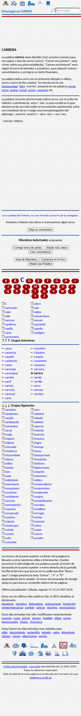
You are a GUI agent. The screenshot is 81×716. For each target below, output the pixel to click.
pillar (5, 632)
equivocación (10, 622)
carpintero (40, 361)
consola (10, 501)
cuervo (38, 534)
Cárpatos (39, 352)
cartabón (10, 410)
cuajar (38, 530)
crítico (37, 525)
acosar (14, 90)
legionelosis (36, 604)
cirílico (9, 463)
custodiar (11, 542)
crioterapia (11, 525)
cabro (37, 304)
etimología (68, 632)
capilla (9, 328)
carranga (10, 369)
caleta (37, 312)
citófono (39, 463)
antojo (26, 618)
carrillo (38, 381)
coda (8, 476)
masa (17, 618)
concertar (11, 492)
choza (37, 451)
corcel (23, 90)
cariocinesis (12, 337)
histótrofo (69, 604)
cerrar (8, 430)
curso (5, 90)
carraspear (11, 373)
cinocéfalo (40, 459)
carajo (67, 618)
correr (71, 86)
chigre (37, 443)
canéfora (10, 324)
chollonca (11, 451)
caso (36, 410)
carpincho (11, 361)
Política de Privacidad (16, 666)
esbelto (46, 632)
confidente (11, 496)
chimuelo (10, 447)
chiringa (39, 447)
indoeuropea (10, 86)
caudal (9, 418)
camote (9, 320)
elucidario (8, 604)
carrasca (39, 369)
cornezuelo (12, 513)
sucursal (42, 90)
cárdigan (39, 333)
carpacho (39, 348)
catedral (39, 414)
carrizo (9, 385)
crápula (9, 521)
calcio (56, 632)
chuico (24, 622)
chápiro (9, 438)
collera (38, 480)
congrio (38, 496)
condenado (41, 492)
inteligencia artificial (40, 677)
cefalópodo (12, 422)
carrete (9, 377)
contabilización (43, 501)
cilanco (9, 459)
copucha (10, 509)
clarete (9, 467)
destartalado (17, 632)
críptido (29, 607)
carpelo (9, 357)
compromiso (42, 488)
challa (8, 434)
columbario (12, 484)
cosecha (10, 517)
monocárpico (67, 607)
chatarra (39, 438)
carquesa (39, 365)
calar (8, 312)
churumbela (12, 455)
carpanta (10, 352)
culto (8, 538)
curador (39, 538)
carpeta (38, 357)
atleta (57, 618)
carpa (8, 348)
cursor (32, 90)
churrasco (36, 622)
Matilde (47, 618)
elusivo (36, 618)
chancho (39, 434)
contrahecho (13, 505)
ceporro (39, 426)
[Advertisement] (40, 32)
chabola (39, 430)
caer (36, 308)
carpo (8, 365)
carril (8, 381)
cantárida (39, 324)
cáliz (7, 316)
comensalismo (43, 484)
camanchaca (41, 316)
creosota (39, 521)
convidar (39, 505)
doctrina (52, 607)
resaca (16, 636)
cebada (38, 418)
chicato (6, 636)
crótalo (9, 530)
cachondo (11, 308)
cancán (38, 320)
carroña (10, 390)
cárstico (38, 394)
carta (8, 398)
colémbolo (11, 480)
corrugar (39, 513)
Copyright (34, 666)
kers (22, 86)
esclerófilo (33, 632)
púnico (43, 636)
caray (8, 333)
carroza (38, 390)
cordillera (39, 509)
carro (37, 385)
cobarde (39, 472)
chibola (9, 443)
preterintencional (12, 607)
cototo (38, 517)
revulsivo (21, 604)
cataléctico (11, 414)
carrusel (10, 394)
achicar (40, 607)
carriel (37, 377)
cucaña (9, 534)
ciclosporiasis (42, 455)
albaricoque (29, 636)
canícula (7, 618)
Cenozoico (11, 426)
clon (7, 472)
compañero (12, 488)
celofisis (39, 422)
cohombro (40, 476)
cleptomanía (41, 467)
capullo (38, 328)
